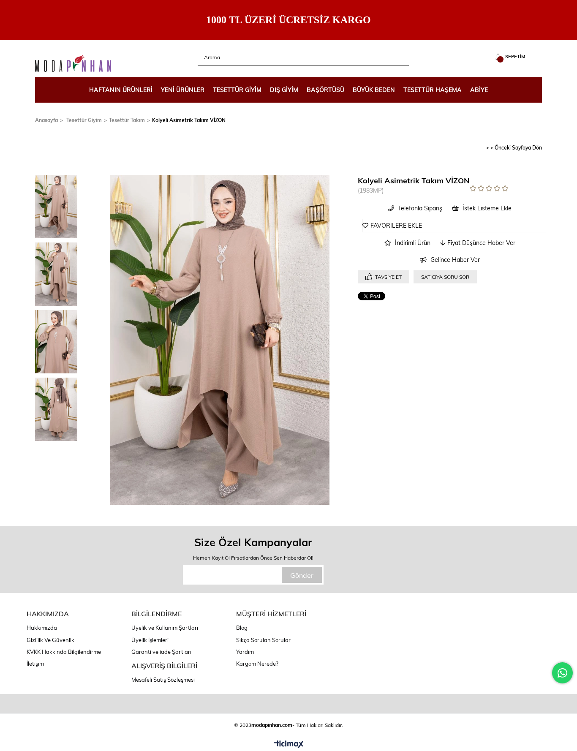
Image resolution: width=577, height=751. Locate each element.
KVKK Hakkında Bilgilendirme (64, 652)
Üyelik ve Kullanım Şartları (164, 627)
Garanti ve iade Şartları (161, 652)
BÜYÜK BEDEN (374, 90)
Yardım (245, 652)
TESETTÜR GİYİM (237, 90)
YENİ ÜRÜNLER (182, 90)
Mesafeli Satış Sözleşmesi (163, 679)
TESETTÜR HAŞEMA (432, 90)
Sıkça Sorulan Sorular (263, 640)
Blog (242, 627)
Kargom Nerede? (257, 663)
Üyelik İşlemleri (150, 640)
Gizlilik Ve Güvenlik (50, 640)
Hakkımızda (42, 627)
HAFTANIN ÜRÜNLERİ (120, 90)
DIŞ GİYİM (284, 90)
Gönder (301, 575)
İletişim (35, 663)
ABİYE (479, 90)
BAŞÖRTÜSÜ (325, 90)
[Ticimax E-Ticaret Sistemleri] (289, 744)
